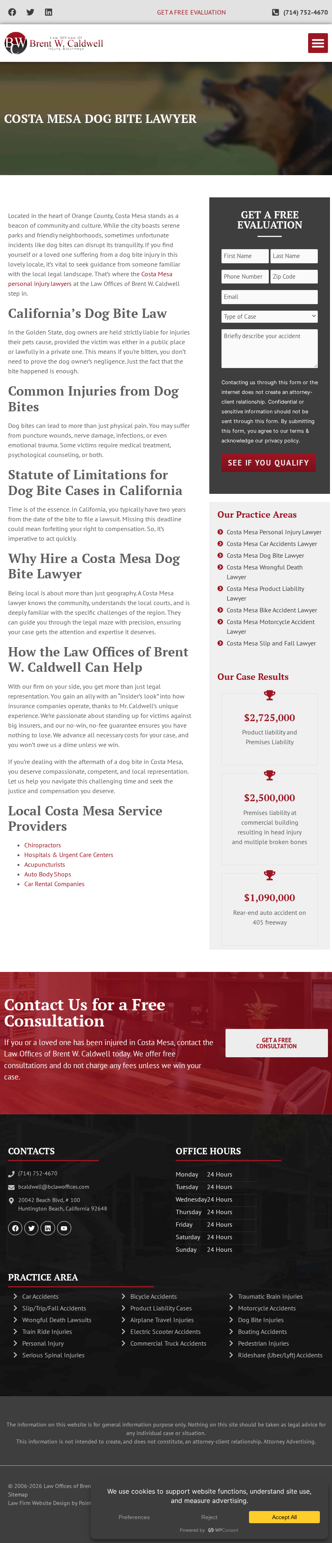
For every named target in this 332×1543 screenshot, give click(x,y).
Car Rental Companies (54, 884)
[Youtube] (64, 1228)
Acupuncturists (44, 864)
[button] (318, 43)
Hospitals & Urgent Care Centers (68, 855)
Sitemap (18, 1494)
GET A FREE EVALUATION (191, 12)
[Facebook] (12, 12)
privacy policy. (282, 441)
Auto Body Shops (47, 874)
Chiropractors (42, 845)
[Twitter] (30, 12)
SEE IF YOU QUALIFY (268, 463)
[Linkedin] (48, 12)
